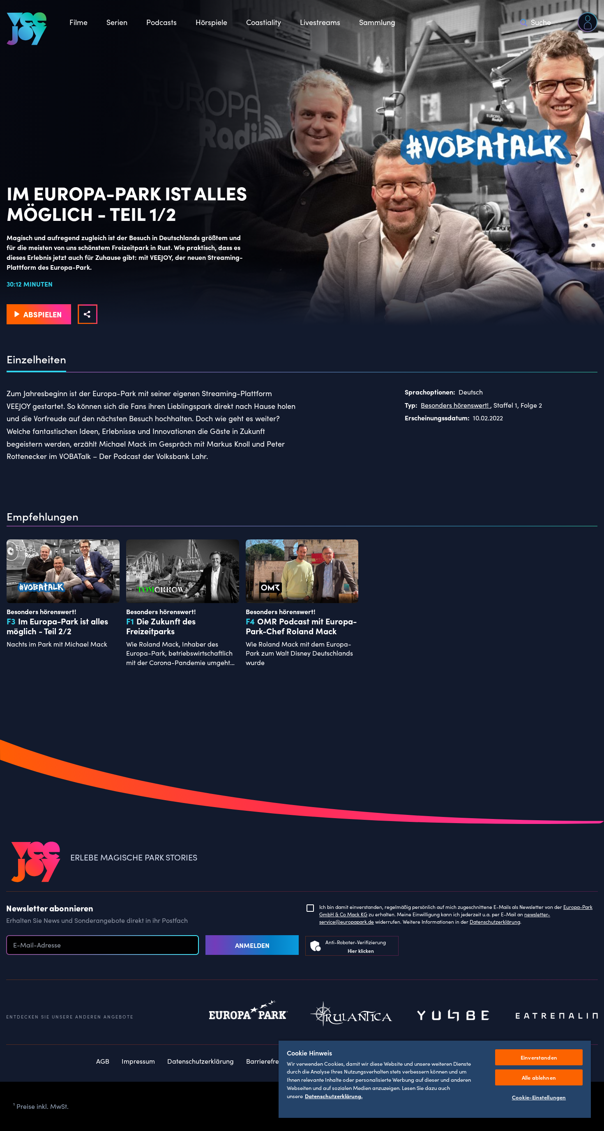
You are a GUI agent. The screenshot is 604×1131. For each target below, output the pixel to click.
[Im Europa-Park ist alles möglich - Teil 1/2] (87, 314)
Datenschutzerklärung (495, 921)
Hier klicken (361, 950)
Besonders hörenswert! (455, 405)
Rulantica (351, 1016)
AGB (102, 1061)
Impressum (138, 1061)
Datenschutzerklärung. (333, 1095)
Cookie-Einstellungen (539, 1097)
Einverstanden (539, 1057)
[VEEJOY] (27, 28)
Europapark (248, 1016)
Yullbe (454, 1016)
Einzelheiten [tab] (36, 359)
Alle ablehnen (539, 1077)
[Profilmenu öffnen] (587, 22)
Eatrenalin (557, 1016)
